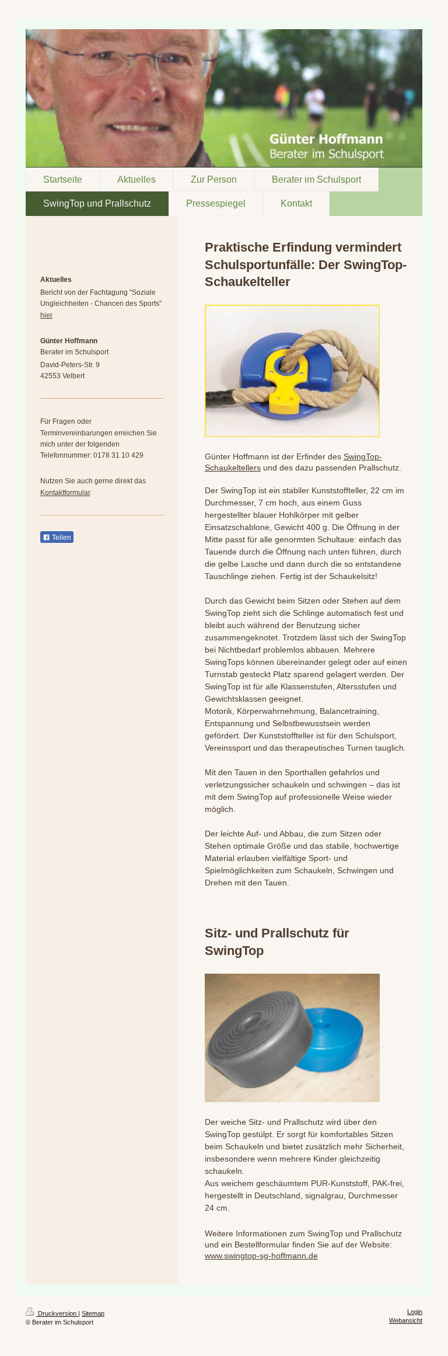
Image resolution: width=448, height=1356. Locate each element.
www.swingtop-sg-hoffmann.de (261, 1255)
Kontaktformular (65, 493)
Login (414, 1311)
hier (46, 315)
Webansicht (405, 1320)
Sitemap (93, 1313)
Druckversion (57, 1313)
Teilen (60, 538)
